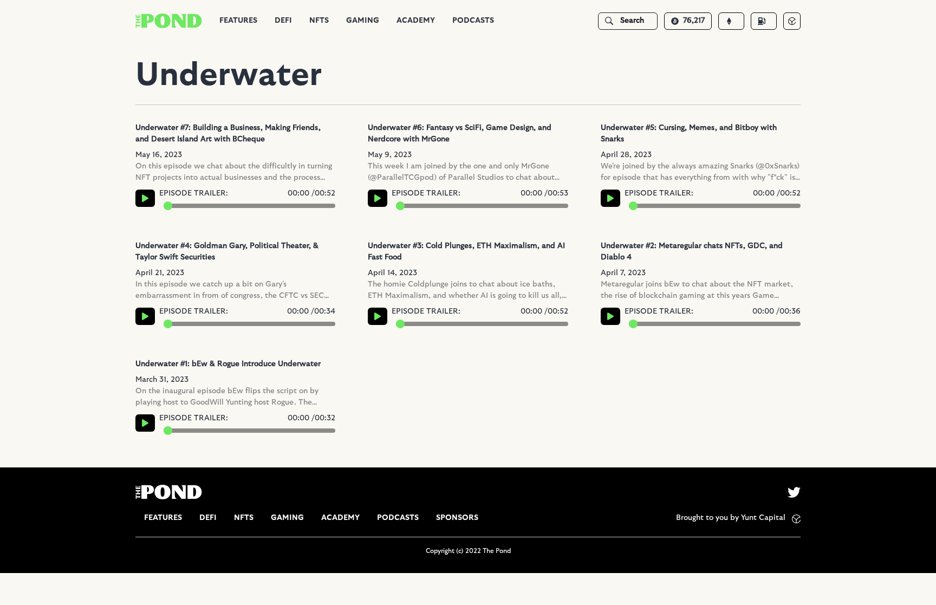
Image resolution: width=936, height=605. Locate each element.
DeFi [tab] (283, 20)
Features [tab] (238, 20)
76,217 (694, 20)
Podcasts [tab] (473, 20)
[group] (238, 21)
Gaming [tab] (362, 20)
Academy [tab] (415, 20)
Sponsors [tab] (457, 518)
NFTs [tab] (319, 20)
